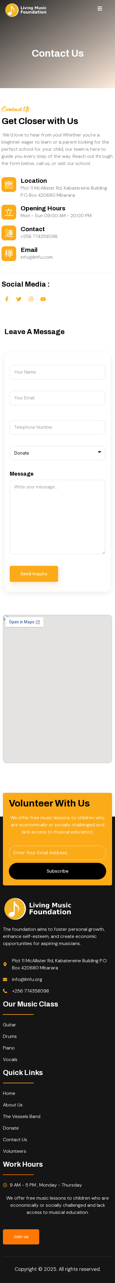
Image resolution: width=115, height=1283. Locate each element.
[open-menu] (100, 9)
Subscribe (57, 871)
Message (22, 474)
